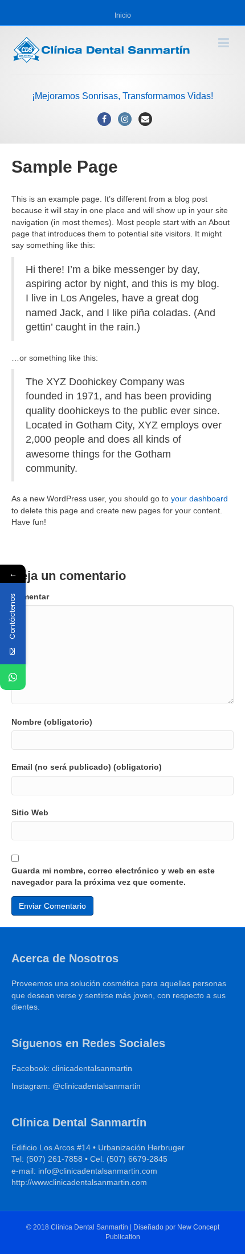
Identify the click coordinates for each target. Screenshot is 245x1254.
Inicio (123, 15)
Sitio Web (29, 812)
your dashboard (199, 498)
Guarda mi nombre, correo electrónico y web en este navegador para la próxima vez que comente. (113, 876)
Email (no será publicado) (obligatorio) (86, 766)
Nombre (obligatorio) (51, 721)
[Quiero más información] (13, 677)
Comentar (30, 596)
